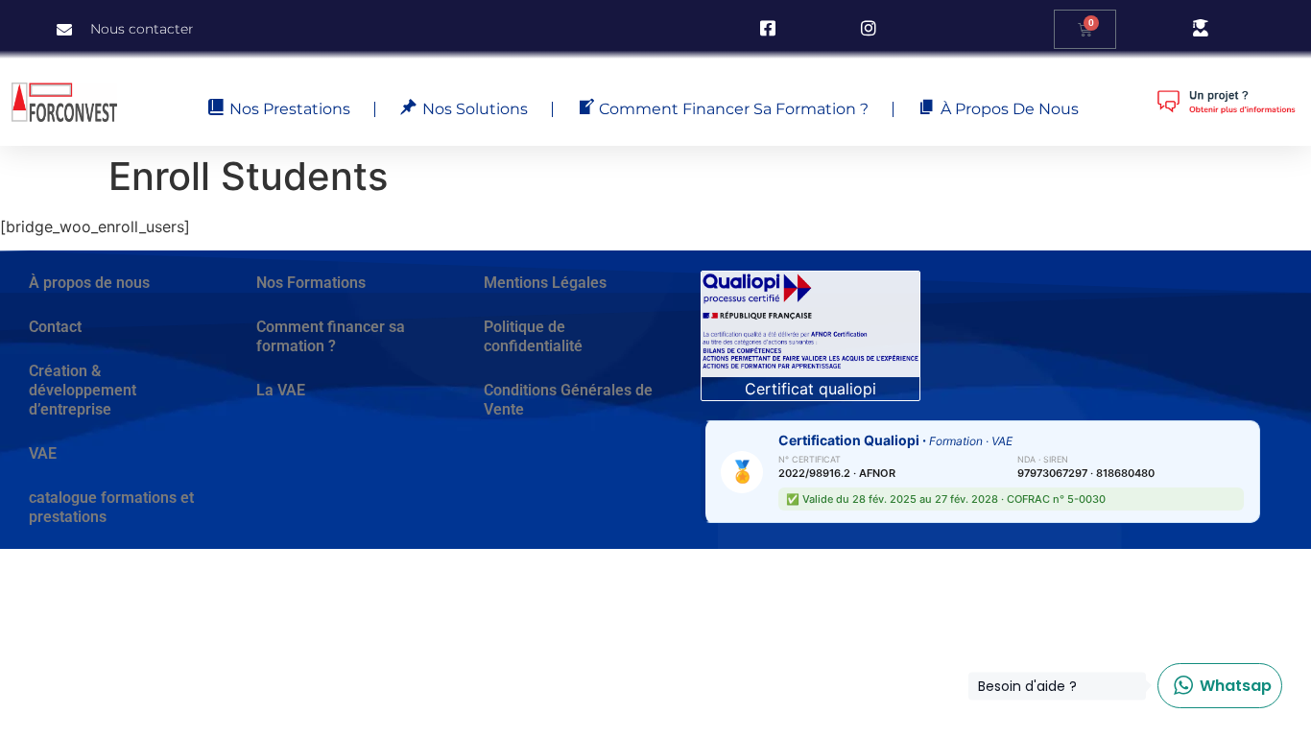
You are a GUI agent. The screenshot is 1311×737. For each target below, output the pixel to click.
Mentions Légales (545, 282)
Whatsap (1214, 686)
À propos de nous (89, 282)
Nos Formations (311, 282)
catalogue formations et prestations (111, 507)
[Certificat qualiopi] (810, 324)
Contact (55, 327)
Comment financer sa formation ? (330, 336)
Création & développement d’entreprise (82, 390)
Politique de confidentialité (533, 336)
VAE (43, 453)
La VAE (280, 390)
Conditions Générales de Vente (568, 399)
